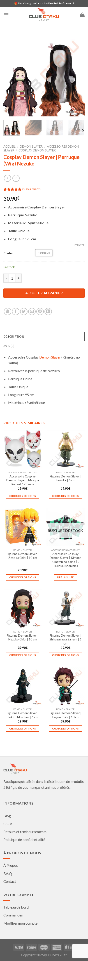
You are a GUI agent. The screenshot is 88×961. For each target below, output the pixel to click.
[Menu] (6, 14)
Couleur (9, 253)
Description (13, 336)
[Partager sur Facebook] (15, 311)
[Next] (77, 76)
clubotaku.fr (57, 955)
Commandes (13, 915)
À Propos (10, 865)
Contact (9, 881)
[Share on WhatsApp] (7, 311)
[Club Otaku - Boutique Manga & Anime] (44, 15)
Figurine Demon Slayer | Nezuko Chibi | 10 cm (23, 637)
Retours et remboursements (24, 831)
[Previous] (11, 76)
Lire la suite (65, 577)
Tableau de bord (16, 907)
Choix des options (22, 495)
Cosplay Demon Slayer (37, 150)
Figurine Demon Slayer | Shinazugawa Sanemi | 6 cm (65, 639)
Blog (7, 816)
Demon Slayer (31, 146)
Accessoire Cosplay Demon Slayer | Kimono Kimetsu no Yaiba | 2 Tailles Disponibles (65, 560)
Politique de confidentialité (24, 839)
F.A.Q (7, 873)
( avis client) (31, 189)
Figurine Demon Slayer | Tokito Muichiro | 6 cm (23, 715)
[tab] (44, 336)
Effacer (79, 245)
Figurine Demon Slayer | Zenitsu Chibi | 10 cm (23, 556)
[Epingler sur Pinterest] (40, 311)
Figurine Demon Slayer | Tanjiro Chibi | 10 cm (65, 715)
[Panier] (82, 15)
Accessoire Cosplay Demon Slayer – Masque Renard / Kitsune (22, 480)
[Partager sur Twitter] (24, 311)
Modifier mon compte (20, 923)
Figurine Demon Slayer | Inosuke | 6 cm (65, 478)
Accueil (9, 146)
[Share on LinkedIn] (48, 311)
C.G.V (7, 824)
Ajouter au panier (44, 293)
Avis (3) (8, 346)
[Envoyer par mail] (32, 311)
